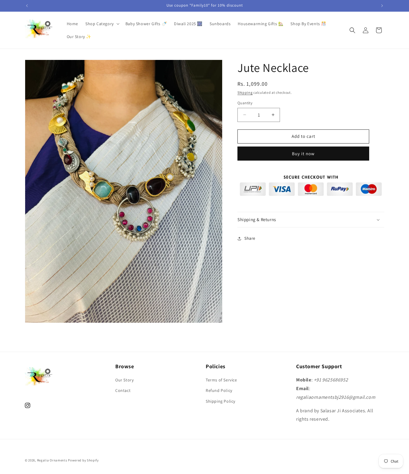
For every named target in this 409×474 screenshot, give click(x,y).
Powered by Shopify (83, 460)
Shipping (245, 92)
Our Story (124, 380)
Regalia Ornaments (52, 460)
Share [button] (249, 238)
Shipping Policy (220, 401)
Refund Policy (219, 390)
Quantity (244, 102)
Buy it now (303, 153)
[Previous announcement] (27, 5)
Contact (123, 390)
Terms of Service (221, 380)
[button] (102, 23)
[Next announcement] (382, 5)
